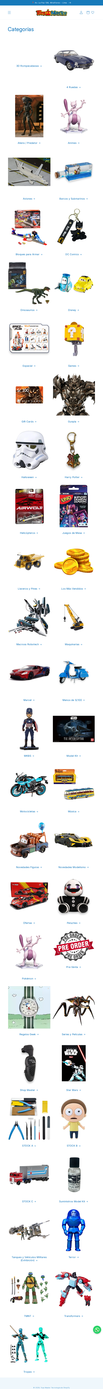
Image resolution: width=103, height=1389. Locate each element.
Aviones (27, 198)
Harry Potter (72, 477)
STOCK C (27, 1201)
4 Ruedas (72, 87)
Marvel (27, 700)
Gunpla (72, 421)
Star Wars (72, 1090)
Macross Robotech (27, 644)
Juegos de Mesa (72, 533)
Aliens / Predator (28, 143)
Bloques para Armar (28, 254)
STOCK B (72, 1145)
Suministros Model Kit (72, 1201)
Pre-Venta (72, 967)
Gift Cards (28, 421)
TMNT (27, 1316)
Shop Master (27, 1090)
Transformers (72, 1316)
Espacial (28, 365)
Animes (72, 143)
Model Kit (72, 755)
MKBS (27, 755)
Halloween (27, 477)
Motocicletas (27, 811)
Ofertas (27, 923)
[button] (9, 12)
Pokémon (27, 978)
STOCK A (27, 1145)
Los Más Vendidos (72, 588)
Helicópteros (27, 533)
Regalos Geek (27, 1034)
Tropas (27, 1371)
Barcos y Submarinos (72, 198)
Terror (72, 1257)
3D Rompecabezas (27, 65)
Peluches (72, 923)
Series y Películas (72, 1034)
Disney (72, 310)
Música (72, 811)
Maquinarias (72, 644)
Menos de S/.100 (72, 700)
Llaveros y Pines (27, 588)
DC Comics (72, 254)
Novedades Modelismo (72, 867)
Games (72, 365)
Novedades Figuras (27, 867)
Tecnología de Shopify (60, 1388)
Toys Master (46, 1388)
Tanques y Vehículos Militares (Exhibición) (29, 1259)
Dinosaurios (28, 310)
